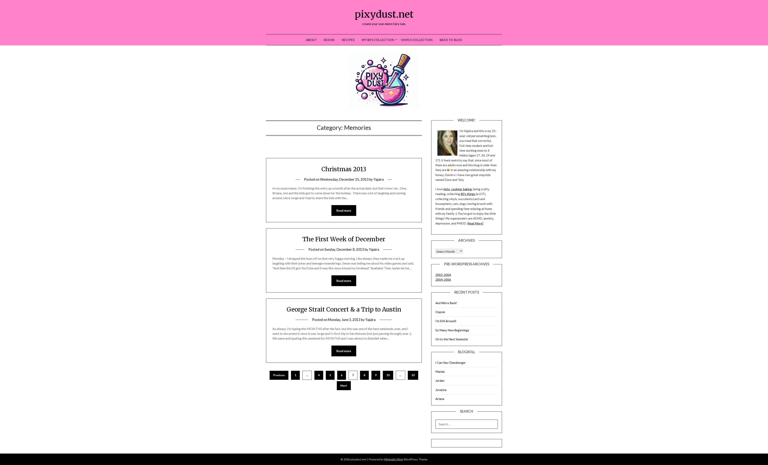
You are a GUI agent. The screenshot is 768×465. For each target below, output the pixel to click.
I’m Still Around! (445, 321)
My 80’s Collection (378, 40)
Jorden (439, 380)
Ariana (439, 399)
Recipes (348, 40)
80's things (468, 194)
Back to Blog (451, 40)
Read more (343, 210)
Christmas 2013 (343, 169)
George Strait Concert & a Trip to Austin (344, 309)
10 (388, 375)
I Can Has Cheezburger (450, 362)
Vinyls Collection (417, 40)
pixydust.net (384, 14)
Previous (279, 375)
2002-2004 (443, 275)
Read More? (475, 223)
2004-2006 (443, 279)
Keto (446, 189)
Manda (440, 371)
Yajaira (378, 179)
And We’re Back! (446, 303)
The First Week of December (343, 239)
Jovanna (440, 390)
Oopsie (440, 312)
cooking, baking (461, 189)
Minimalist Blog (393, 459)
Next (343, 385)
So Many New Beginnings (452, 330)
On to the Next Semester (451, 339)
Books (329, 40)
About (311, 40)
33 (413, 375)
